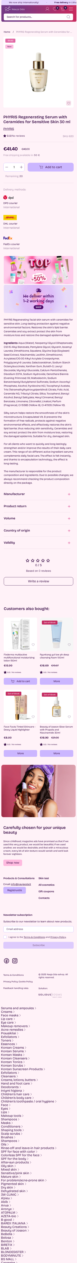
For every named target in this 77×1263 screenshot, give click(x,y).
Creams (6, 1012)
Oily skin (7, 1166)
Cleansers (8, 1076)
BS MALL (7, 1259)
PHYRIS (8, 129)
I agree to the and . (37, 937)
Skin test (43, 878)
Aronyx (6, 1209)
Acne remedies (12, 1030)
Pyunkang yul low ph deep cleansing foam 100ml (54, 656)
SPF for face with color (18, 1151)
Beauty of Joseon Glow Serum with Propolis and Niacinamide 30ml (56, 729)
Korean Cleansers (14, 1058)
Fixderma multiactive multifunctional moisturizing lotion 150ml (19, 657)
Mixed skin (9, 1169)
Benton (6, 1241)
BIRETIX (6, 1245)
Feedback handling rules (15, 988)
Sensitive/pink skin (15, 1173)
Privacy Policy (58, 937)
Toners (6, 1040)
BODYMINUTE (11, 1255)
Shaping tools (11, 1130)
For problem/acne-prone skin (22, 1180)
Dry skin (7, 1187)
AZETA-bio (8, 1216)
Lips (4, 1112)
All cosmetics (46, 885)
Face (4, 1105)
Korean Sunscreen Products (22, 1069)
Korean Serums (12, 1051)
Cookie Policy (26, 981)
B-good (6, 1220)
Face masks (9, 1015)
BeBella (6, 1234)
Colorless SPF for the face (20, 1155)
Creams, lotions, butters (18, 1080)
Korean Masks (11, 1055)
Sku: (65, 136)
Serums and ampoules (17, 1008)
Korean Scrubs (12, 1065)
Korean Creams (12, 1047)
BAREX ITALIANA (13, 1223)
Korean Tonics (11, 1062)
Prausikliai (8, 1033)
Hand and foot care (15, 1083)
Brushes (7, 1137)
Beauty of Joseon (14, 1230)
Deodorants (10, 1087)
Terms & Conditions (34, 937)
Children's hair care (15, 1094)
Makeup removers (14, 1026)
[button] (12, 863)
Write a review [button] (38, 581)
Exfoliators (9, 1037)
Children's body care (16, 1098)
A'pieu (5, 1198)
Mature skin (9, 1177)
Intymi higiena (11, 1090)
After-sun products (15, 1162)
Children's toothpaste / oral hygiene (27, 1101)
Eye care (7, 1022)
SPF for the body (13, 1159)
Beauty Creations (14, 1227)
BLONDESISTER (12, 1252)
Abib (4, 1202)
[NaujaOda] (14, 9)
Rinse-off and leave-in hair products (27, 1148)
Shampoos (9, 1119)
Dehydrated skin (13, 1191)
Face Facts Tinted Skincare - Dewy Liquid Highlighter (20, 728)
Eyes (4, 1108)
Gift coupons (46, 891)
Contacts (44, 898)
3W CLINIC (8, 1194)
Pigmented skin (12, 1184)
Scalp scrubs (10, 1134)
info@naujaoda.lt (21, 884)
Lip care (7, 1019)
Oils (3, 1144)
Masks (5, 1123)
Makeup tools (11, 1116)
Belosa (6, 1237)
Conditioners (10, 1126)
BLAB (5, 1248)
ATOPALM (8, 1212)
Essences (8, 1044)
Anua (5, 1205)
